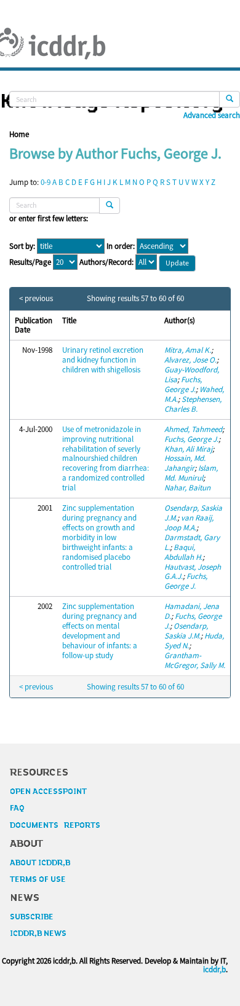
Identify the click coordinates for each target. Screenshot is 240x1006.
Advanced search (211, 115)
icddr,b (214, 969)
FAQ (17, 808)
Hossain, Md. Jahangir (185, 463)
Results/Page (30, 262)
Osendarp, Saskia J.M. (186, 631)
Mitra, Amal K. (187, 350)
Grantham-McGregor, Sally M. (194, 660)
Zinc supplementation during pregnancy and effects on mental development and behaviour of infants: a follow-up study (99, 631)
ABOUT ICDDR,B (40, 863)
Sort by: (22, 246)
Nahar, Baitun (187, 487)
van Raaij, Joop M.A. (189, 523)
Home (19, 134)
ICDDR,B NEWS (38, 933)
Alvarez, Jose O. (190, 360)
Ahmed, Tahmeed (193, 429)
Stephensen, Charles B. (193, 404)
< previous (36, 299)
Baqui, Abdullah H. (183, 552)
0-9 (45, 182)
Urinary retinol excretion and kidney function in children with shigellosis (102, 360)
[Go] (229, 99)
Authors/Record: (106, 262)
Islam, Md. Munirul (191, 473)
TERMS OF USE (38, 879)
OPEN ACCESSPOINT (48, 791)
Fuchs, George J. (183, 384)
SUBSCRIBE (32, 917)
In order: (120, 246)
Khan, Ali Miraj (188, 449)
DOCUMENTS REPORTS (55, 825)
